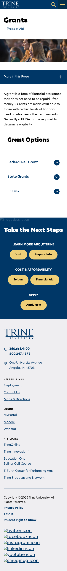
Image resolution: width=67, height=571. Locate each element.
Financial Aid (45, 279)
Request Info (43, 254)
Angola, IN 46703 (22, 368)
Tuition (18, 279)
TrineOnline (12, 445)
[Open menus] (62, 4)
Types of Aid (15, 29)
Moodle (9, 422)
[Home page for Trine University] (10, 4)
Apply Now (33, 305)
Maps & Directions (17, 399)
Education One (14, 458)
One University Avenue (25, 362)
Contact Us (12, 392)
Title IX (9, 514)
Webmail (10, 429)
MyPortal (10, 415)
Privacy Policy (13, 508)
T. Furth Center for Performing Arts (28, 471)
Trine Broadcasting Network (24, 477)
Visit (18, 254)
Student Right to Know (20, 520)
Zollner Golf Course (17, 463)
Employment (13, 385)
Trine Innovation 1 (16, 451)
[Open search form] (53, 4)
